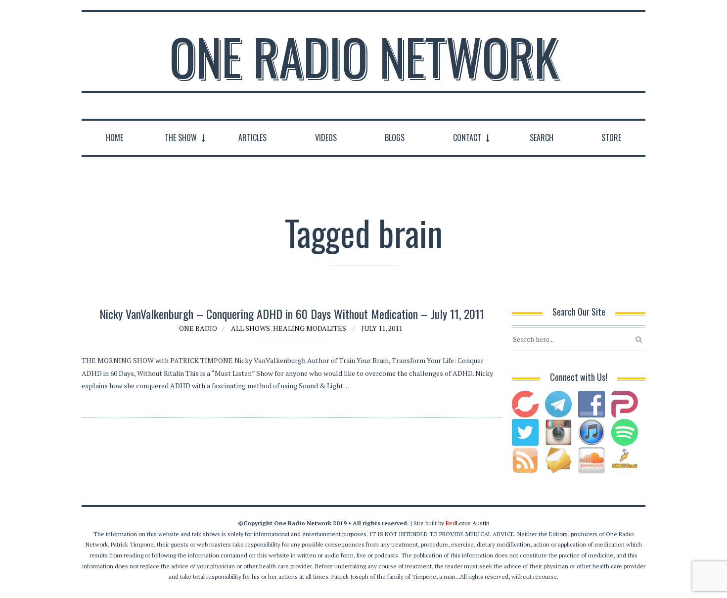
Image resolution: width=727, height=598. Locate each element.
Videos (326, 137)
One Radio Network (363, 56)
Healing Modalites (309, 328)
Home (114, 137)
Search (541, 137)
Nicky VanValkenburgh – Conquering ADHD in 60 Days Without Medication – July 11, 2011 (291, 313)
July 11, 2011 (382, 328)
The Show (181, 137)
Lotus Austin (468, 523)
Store (611, 137)
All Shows (250, 328)
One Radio (198, 328)
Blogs (395, 137)
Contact (467, 137)
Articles (252, 137)
